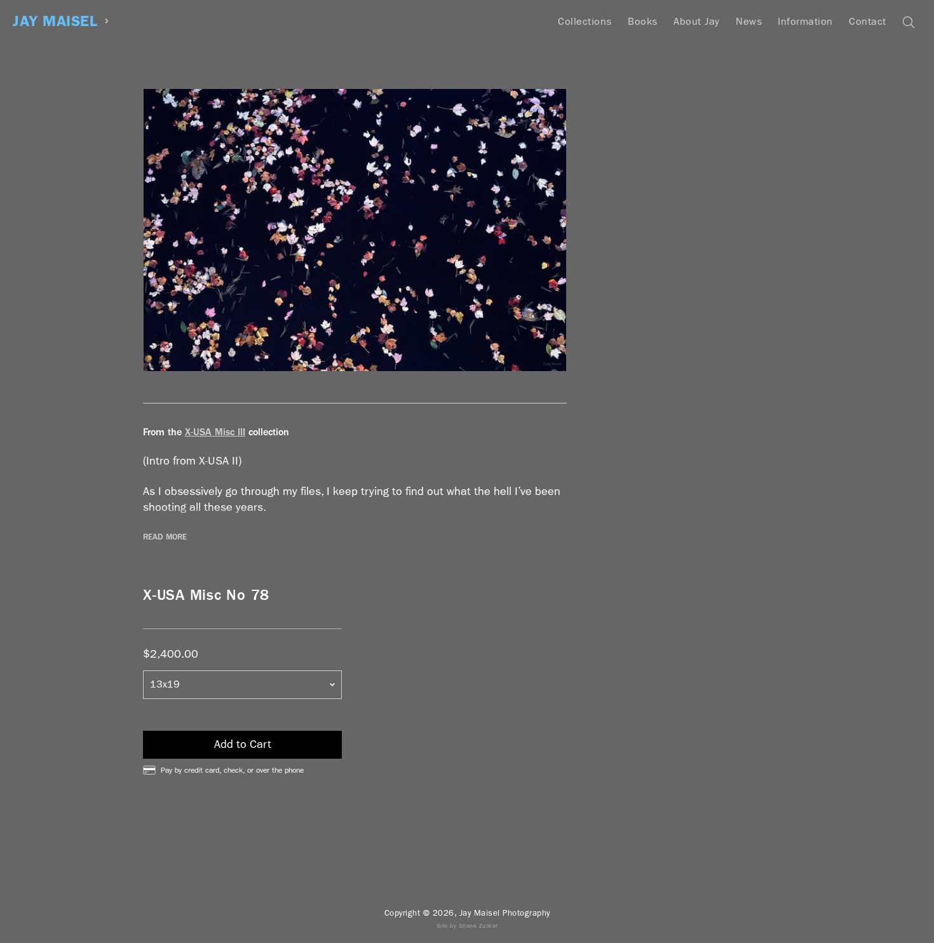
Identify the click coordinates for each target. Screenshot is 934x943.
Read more (165, 537)
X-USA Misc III (215, 432)
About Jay (696, 21)
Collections (585, 21)
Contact (867, 21)
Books (643, 21)
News (749, 21)
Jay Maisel (55, 21)
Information (805, 21)
